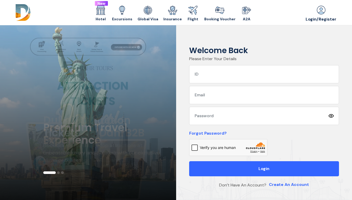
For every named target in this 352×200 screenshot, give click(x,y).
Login (263, 168)
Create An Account (289, 184)
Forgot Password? (208, 133)
